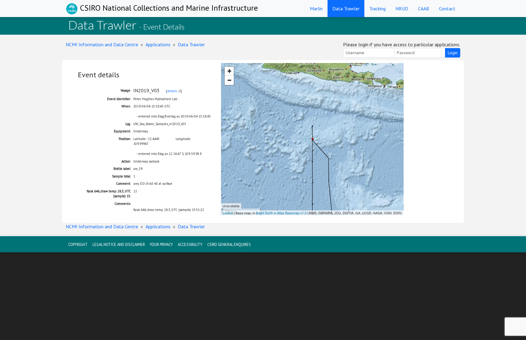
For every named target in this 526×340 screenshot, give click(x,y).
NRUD (401, 8)
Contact (447, 8)
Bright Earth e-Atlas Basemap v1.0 (281, 212)
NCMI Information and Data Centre (102, 44)
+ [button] (229, 71)
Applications (158, 44)
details (172, 91)
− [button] (229, 80)
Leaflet (228, 212)
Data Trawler (345, 8)
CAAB (423, 8)
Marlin (316, 8)
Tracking (377, 8)
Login (453, 52)
